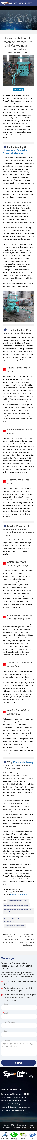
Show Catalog (18, 90)
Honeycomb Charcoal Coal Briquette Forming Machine (15, 920)
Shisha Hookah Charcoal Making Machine (15, 1094)
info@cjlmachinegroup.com (18, 894)
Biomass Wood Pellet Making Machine (14, 1097)
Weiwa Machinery (14, 53)
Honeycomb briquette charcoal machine (16, 905)
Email (32, 1139)
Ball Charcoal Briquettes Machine (12, 1110)
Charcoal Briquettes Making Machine (14, 1104)
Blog (20, 21)
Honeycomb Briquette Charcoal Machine (15, 152)
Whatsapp (14, 1139)
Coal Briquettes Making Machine (18, 900)
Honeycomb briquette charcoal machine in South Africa (17, 911)
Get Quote (4, 1139)
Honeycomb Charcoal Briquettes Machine (15, 1107)
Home (15, 21)
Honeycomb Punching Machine (15, 925)
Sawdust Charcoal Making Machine (13, 1100)
